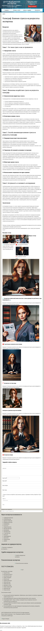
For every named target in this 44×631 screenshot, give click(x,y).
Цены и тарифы (27, 10)
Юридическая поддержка (6, 509)
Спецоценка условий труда (7, 615)
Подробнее (23, 627)
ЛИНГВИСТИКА (7, 531)
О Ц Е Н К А (6, 525)
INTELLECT (6, 534)
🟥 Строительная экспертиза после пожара (22, 245)
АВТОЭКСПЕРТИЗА (8, 528)
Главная (7, 10)
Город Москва (7, 572)
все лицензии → (4, 549)
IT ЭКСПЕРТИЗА (7, 533)
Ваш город (5, 490)
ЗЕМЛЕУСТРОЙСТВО (8, 521)
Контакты (37, 10)
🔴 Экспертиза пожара (8, 454)
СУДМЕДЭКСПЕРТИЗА (8, 517)
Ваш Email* (5, 478)
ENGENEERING (6, 524)
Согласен (1, 630)
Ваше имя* (5, 480)
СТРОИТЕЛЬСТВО (7, 519)
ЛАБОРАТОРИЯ (7, 539)
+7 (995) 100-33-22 (32, 3)
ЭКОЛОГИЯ (6, 537)
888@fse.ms (32, 4)
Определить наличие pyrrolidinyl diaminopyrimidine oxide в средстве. (22, 598)
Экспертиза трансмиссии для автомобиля (12, 410)
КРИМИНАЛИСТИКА (8, 522)
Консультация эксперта (6, 592)
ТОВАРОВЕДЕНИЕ (7, 536)
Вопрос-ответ (16, 10)
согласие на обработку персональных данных (15, 494)
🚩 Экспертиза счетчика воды (21, 257)
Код (5, 468)
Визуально (3, 468)
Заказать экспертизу (32, 6)
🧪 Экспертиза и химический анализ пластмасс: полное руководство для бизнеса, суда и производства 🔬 (9, 247)
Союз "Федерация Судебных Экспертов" (21, 614)
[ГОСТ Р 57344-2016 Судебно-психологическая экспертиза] (22, 569)
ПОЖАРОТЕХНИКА (7, 527)
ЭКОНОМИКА (6, 530)
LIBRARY (5, 541)
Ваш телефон (5, 485)
